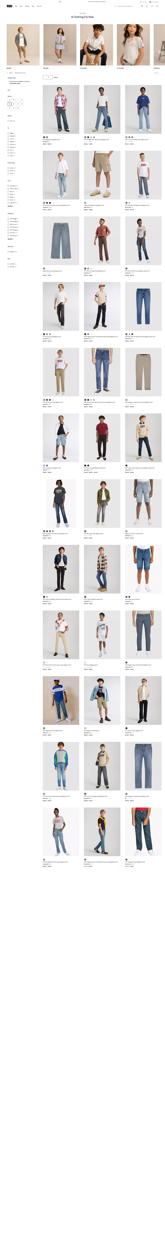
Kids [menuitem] (33, 6)
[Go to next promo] (107, 1)
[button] (23, 77)
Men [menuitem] (21, 6)
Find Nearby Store (15, 83)
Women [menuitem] (27, 6)
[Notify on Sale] (147, 6)
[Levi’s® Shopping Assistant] (142, 6)
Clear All (56, 77)
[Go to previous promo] (57, 1)
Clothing (81, 13)
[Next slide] (160, 52)
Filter (11, 73)
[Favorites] (152, 6)
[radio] (44, 137)
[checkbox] (10, 100)
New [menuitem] (16, 6)
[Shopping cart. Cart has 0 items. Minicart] (157, 6)
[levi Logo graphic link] (9, 6)
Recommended (20, 73)
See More (10, 206)
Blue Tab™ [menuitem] (39, 6)
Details (59, 1)
